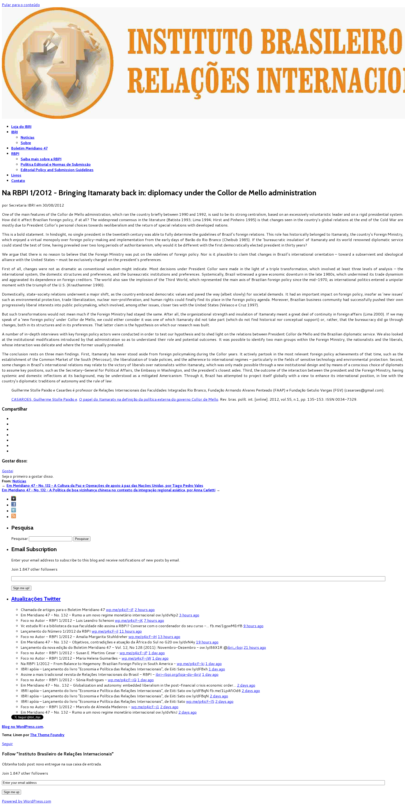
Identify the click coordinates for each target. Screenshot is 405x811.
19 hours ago (207, 642)
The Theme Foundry (47, 735)
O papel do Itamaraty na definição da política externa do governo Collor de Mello (148, 399)
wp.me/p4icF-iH (142, 636)
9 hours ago (253, 625)
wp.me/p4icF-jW (136, 658)
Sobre (26, 143)
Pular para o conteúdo (21, 4)
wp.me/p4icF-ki (190, 663)
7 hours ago (154, 620)
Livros (16, 175)
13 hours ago (169, 636)
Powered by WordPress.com (26, 801)
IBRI (14, 132)
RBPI (15, 153)
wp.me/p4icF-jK (129, 620)
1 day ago (156, 652)
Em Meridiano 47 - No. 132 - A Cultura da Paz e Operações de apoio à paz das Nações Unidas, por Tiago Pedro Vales (105, 485)
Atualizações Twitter (36, 598)
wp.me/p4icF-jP (133, 652)
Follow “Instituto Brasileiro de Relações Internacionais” (58, 754)
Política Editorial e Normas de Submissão (56, 164)
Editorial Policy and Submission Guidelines (57, 170)
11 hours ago (130, 631)
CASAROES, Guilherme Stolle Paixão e (44, 399)
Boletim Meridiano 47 (29, 148)
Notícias (27, 137)
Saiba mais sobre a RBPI (41, 159)
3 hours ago (189, 615)
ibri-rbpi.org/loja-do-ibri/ (178, 674)
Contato (18, 180)
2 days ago (246, 685)
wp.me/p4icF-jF (120, 609)
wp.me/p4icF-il (105, 631)
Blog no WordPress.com (22, 726)
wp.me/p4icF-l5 (200, 701)
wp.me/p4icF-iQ (122, 679)
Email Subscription (34, 549)
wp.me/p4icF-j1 (145, 706)
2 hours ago (145, 609)
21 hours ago (255, 647)
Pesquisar (19, 538)
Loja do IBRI (21, 126)
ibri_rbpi (235, 647)
